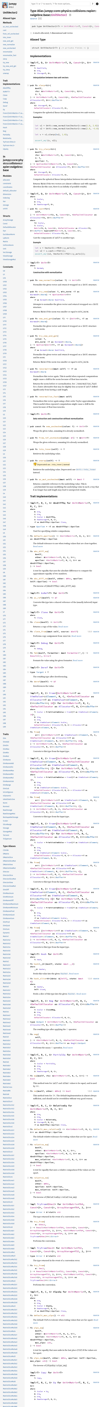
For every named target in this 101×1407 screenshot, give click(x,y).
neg (36, 1034)
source (33, 18)
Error (47, 656)
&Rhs (68, 578)
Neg (51, 1000)
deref (37, 681)
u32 (63, 1315)
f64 (81, 1204)
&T (72, 438)
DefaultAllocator (82, 97)
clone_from (40, 631)
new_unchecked (54, 426)
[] (40, 18)
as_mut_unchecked (49, 479)
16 (51, 703)
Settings (97, 4)
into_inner (45, 449)
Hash (43, 954)
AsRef (44, 593)
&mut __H (68, 964)
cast (41, 208)
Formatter (72, 653)
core (57, 11)
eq (35, 1075)
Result (34, 656)
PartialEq (59, 1054)
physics (66, 11)
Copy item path (70, 15)
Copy (43, 1372)
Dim (38, 71)
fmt (36, 653)
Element (51, 696)
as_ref (37, 597)
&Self (74, 631)
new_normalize (47, 280)
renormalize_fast (49, 396)
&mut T (80, 479)
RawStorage (42, 204)
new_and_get (45, 318)
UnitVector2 (59, 15)
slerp (42, 85)
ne (35, 1091)
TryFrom (41, 1204)
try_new (43, 291)
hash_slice (40, 978)
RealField (41, 68)
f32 (80, 1248)
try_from (39, 1221)
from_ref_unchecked (50, 438)
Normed (40, 268)
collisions (79, 11)
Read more (63, 626)
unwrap (42, 460)
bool (38, 566)
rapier (91, 11)
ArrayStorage (65, 1207)
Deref (44, 667)
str (59, 1212)
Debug (44, 643)
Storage (40, 73)
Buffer (56, 100)
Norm (43, 294)
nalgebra (36, 15)
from (36, 732)
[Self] (63, 978)
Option (40, 164)
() (40, 656)
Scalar (40, 199)
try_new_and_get (48, 336)
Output (40, 1022)
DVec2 (51, 1204)
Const (85, 26)
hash (36, 964)
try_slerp (44, 149)
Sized (42, 989)
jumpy (13, 3)
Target (40, 672)
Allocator (35, 100)
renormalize (45, 369)
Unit (66, 26)
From (52, 693)
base (46, 15)
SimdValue (36, 696)
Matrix (73, 26)
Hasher (42, 969)
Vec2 (50, 1248)
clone (37, 622)
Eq (54, 1382)
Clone (63, 522)
